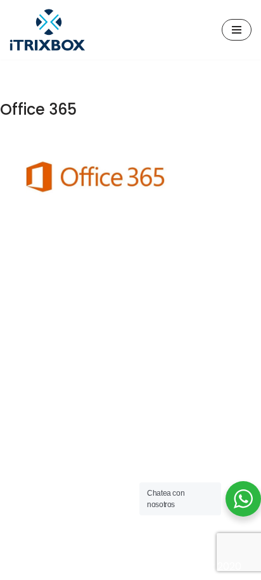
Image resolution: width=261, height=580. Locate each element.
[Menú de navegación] (236, 30)
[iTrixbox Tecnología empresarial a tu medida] (48, 30)
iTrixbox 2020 (209, 566)
